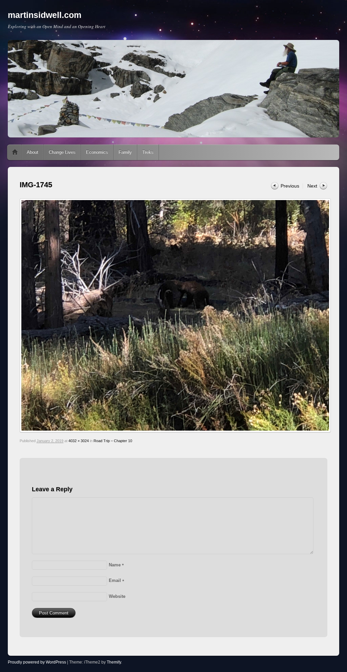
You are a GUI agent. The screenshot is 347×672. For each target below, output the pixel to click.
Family (125, 152)
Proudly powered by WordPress (37, 662)
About (32, 152)
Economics (97, 152)
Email (116, 580)
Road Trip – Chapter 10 (113, 441)
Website (117, 596)
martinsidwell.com (44, 15)
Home (15, 152)
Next (312, 186)
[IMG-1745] (173, 315)
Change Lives (62, 152)
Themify (114, 662)
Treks (148, 152)
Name (116, 564)
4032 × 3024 (78, 441)
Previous (290, 186)
